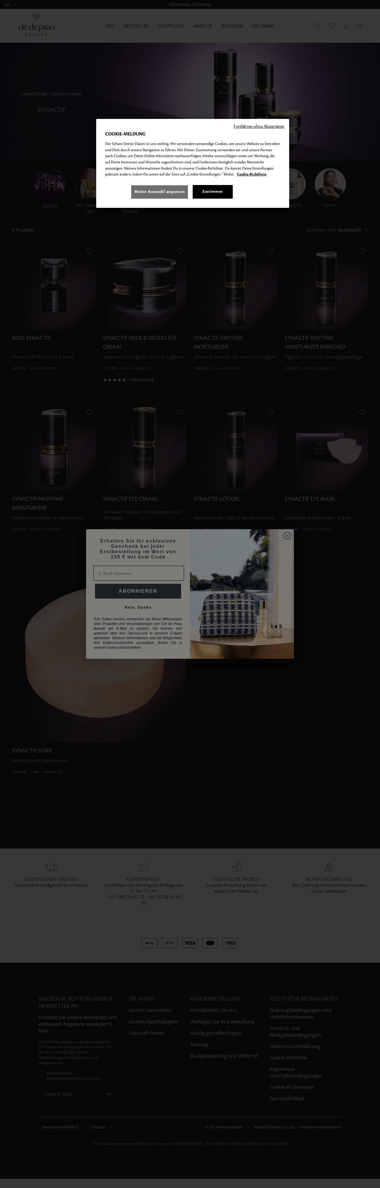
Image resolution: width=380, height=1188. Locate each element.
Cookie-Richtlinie (251, 174)
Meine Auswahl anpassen (159, 191)
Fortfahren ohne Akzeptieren (259, 126)
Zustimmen (212, 191)
